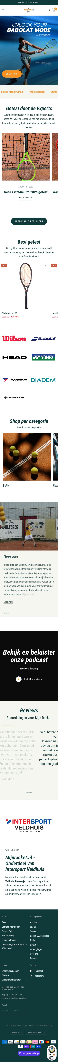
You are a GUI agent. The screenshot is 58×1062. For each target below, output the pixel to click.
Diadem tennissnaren (11, 979)
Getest (33, 945)
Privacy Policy (8, 931)
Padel (32, 940)
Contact (33, 958)
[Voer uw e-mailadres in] (25, 1010)
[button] (12, 74)
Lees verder (25, 197)
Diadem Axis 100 (9, 313)
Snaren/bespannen (10, 971)
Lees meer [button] (8, 602)
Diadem (5, 975)
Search (5, 922)
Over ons (34, 954)
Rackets (33, 922)
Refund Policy (8, 935)
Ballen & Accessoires (39, 936)
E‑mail (4, 1005)
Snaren (33, 927)
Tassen (33, 931)
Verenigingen (36, 949)
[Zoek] (48, 10)
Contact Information (11, 926)
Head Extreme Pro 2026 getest (25, 192)
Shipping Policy (9, 940)
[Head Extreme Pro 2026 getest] (26, 157)
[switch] (51, 1057)
